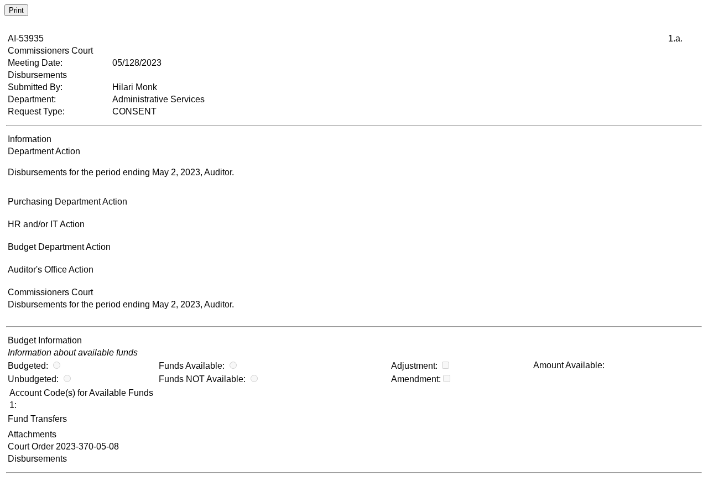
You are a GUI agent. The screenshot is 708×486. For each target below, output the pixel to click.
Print (16, 10)
